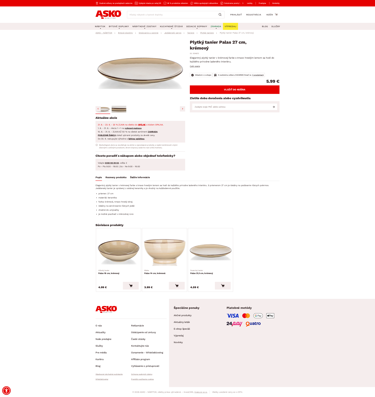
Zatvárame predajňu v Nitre (235, 3)
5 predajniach (258, 75)
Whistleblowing (102, 379)
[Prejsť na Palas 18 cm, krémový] (118, 251)
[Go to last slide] (98, 108)
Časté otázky (138, 339)
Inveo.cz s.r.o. (200, 392)
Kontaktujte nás (140, 345)
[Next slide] (182, 108)
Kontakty (275, 3)
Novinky (178, 342)
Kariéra (99, 359)
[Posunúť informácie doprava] (240, 3)
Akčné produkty (182, 315)
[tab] (99, 178)
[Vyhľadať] (220, 14)
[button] (103, 109)
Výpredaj (178, 335)
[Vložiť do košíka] (131, 285)
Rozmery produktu (116, 177)
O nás (99, 325)
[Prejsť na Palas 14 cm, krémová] (164, 251)
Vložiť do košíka (234, 89)
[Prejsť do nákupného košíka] (272, 14)
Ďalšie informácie (140, 177)
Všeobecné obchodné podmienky (109, 374)
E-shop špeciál (182, 328)
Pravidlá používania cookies (142, 379)
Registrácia (253, 14)
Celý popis (195, 66)
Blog (265, 26)
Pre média (101, 352)
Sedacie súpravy (196, 26)
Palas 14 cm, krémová (154, 271)
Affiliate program (140, 359)
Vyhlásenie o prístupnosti (145, 366)
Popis (99, 177)
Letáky (250, 3)
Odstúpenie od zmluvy (143, 332)
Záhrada (216, 26)
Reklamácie (137, 325)
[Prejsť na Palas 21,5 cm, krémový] (210, 251)
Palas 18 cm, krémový (108, 271)
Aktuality (100, 332)
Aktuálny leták (182, 322)
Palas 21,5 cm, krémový (201, 271)
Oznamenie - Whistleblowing (147, 352)
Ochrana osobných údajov (141, 374)
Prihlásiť (236, 14)
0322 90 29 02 (112, 163)
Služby (275, 26)
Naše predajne (103, 339)
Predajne (262, 3)
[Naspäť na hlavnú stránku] (108, 14)
